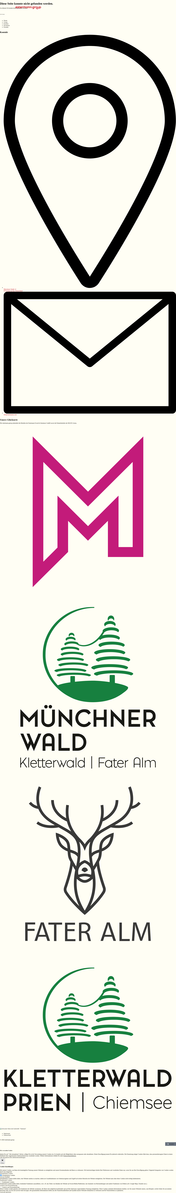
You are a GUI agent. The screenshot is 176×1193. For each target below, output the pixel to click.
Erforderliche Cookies (8, 1175)
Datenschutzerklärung (69, 1156)
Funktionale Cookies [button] (6, 1180)
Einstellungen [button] (21, 1157)
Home (5, 20)
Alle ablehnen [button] (13, 1157)
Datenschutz (7, 1135)
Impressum (7, 1133)
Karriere (6, 24)
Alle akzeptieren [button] (4, 1157)
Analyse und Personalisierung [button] (8, 1185)
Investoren (7, 25)
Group (5, 22)
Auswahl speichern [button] (5, 1192)
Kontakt (6, 27)
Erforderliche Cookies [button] (6, 1173)
